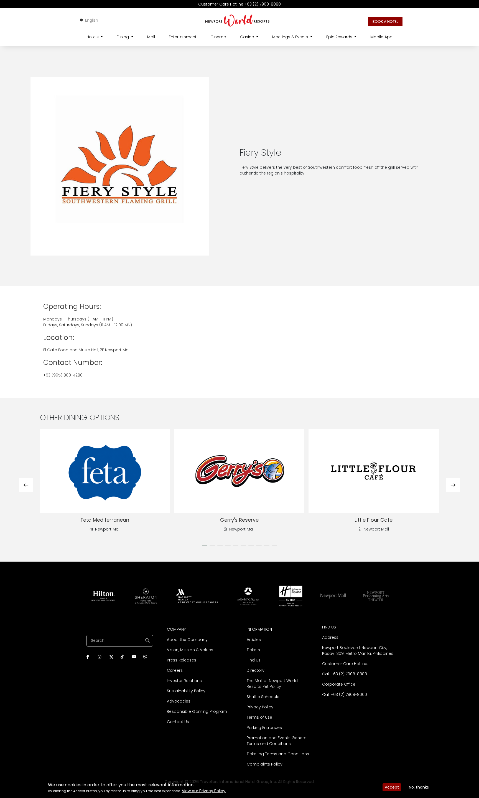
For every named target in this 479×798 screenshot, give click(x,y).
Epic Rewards (339, 37)
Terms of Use (259, 717)
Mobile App (381, 37)
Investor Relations (184, 680)
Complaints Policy (264, 764)
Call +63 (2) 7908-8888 (344, 674)
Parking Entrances (264, 727)
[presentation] (26, 485)
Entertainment (183, 37)
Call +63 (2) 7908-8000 (344, 694)
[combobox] (89, 20)
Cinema (218, 37)
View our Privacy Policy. (204, 791)
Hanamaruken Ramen (374, 519)
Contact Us (178, 721)
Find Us (254, 660)
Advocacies (178, 701)
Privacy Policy (260, 707)
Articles (254, 639)
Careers (175, 670)
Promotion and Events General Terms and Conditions (277, 740)
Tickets (253, 650)
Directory (255, 670)
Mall (151, 37)
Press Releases (181, 660)
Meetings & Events (290, 37)
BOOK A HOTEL (385, 21)
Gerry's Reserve (105, 519)
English (91, 20)
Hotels (93, 37)
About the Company (187, 639)
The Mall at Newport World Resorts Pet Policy (272, 683)
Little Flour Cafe (239, 519)
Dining (123, 37)
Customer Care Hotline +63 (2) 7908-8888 (239, 4)
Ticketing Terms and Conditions (278, 754)
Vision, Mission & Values (190, 650)
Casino (247, 37)
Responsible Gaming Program (197, 711)
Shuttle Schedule (263, 696)
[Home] (237, 20)
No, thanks (419, 787)
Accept (392, 787)
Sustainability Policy (186, 691)
